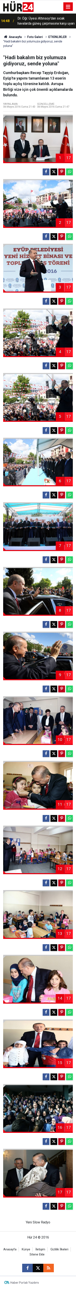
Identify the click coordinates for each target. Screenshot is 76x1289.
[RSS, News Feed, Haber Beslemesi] (48, 1268)
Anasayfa (15, 37)
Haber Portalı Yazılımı (24, 1282)
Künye (26, 1249)
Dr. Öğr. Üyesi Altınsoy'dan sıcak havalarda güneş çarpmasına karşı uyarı (46, 20)
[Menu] (68, 7)
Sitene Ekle (37, 1254)
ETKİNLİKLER (57, 37)
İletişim (40, 1249)
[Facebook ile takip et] (27, 1268)
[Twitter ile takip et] (38, 1268)
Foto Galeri (35, 37)
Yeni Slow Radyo (38, 1222)
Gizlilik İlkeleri (59, 1249)
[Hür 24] (18, 6)
